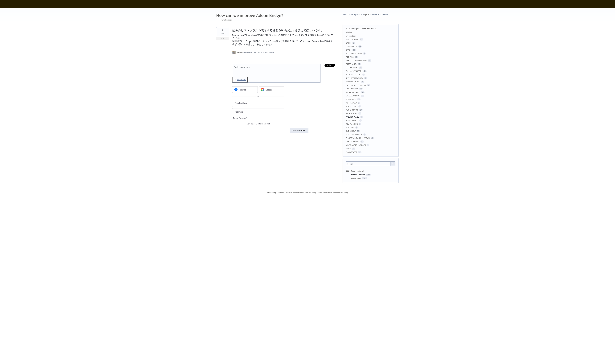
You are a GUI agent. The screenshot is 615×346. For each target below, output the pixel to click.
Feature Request (353, 28)
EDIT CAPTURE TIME (354, 53)
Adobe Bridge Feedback (275, 193)
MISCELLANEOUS (353, 96)
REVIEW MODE (352, 124)
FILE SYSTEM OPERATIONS (356, 60)
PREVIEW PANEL (369, 28)
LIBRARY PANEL (352, 88)
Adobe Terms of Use (324, 193)
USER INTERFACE (352, 141)
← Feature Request (224, 20)
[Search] (392, 163)
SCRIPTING (350, 127)
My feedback (351, 36)
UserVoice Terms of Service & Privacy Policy (300, 193)
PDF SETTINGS (351, 106)
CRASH (348, 50)
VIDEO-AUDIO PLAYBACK (356, 145)
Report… (272, 52)
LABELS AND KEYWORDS (356, 85)
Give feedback (357, 170)
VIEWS (348, 148)
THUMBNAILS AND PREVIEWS (358, 138)
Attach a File (241, 79)
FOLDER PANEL (352, 67)
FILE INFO (350, 57)
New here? (258, 124)
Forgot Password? (240, 118)
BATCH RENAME (352, 39)
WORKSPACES (351, 152)
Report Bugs (356, 178)
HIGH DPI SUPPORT (353, 74)
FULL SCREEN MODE (354, 71)
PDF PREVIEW (351, 103)
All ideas (349, 32)
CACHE (348, 43)
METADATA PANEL (353, 92)
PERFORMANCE (352, 110)
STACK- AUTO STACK (354, 134)
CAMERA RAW (351, 46)
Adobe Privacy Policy (340, 193)
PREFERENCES (351, 113)
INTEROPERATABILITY (354, 78)
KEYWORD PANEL (353, 81)
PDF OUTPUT (351, 99)
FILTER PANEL (351, 64)
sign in (366, 14)
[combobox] (368, 163)
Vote (222, 38)
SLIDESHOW (351, 131)
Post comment (299, 130)
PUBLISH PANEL (352, 120)
